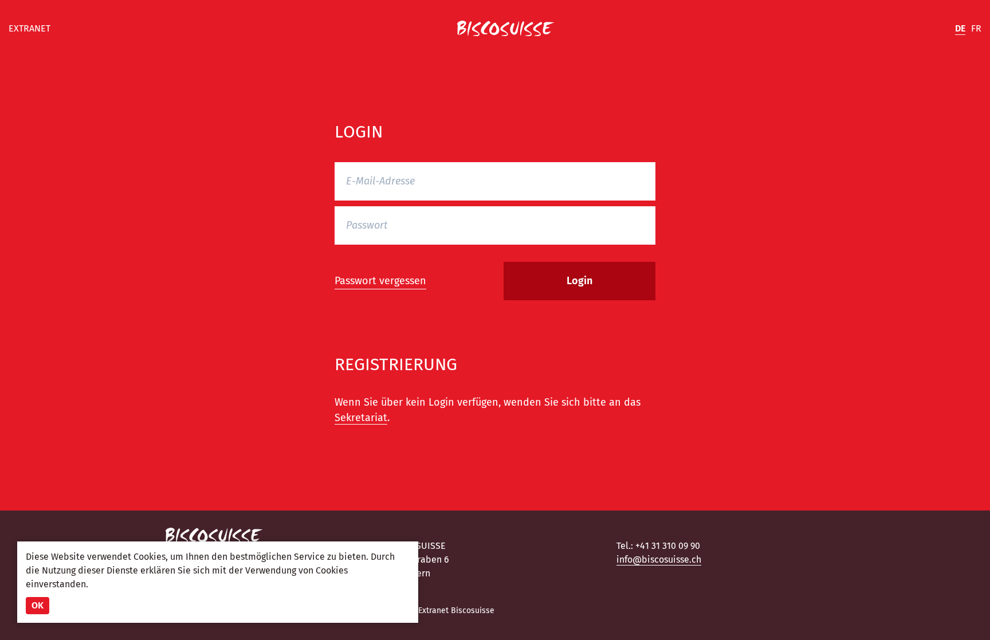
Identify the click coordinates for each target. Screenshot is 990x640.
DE (960, 28)
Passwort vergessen (380, 280)
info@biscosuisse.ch (658, 559)
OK (38, 605)
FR (976, 28)
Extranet (29, 28)
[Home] (505, 29)
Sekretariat (361, 417)
